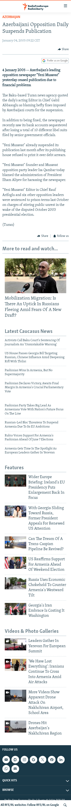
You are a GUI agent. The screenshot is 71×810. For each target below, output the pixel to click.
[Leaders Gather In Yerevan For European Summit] (15, 644)
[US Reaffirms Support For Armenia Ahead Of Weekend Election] (15, 563)
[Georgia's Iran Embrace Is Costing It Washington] (15, 609)
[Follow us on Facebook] (51, 759)
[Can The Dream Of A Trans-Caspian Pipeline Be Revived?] (15, 542)
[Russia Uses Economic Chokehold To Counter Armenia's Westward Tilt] (15, 583)
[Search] (65, 805)
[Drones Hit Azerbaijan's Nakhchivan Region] (15, 727)
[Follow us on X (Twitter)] (42, 759)
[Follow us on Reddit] (15, 759)
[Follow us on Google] (33, 759)
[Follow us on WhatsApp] (6, 768)
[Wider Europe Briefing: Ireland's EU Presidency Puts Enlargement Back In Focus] (15, 481)
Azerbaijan (11, 17)
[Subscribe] (15, 768)
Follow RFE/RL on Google (43, 805)
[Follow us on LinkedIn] (61, 759)
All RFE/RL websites (13, 805)
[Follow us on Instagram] (24, 759)
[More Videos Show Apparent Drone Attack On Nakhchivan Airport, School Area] (15, 696)
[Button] (63, 49)
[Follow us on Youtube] (6, 759)
